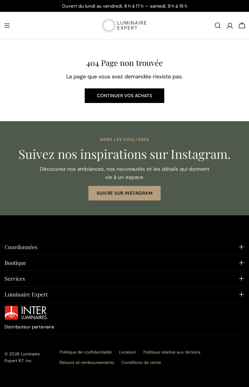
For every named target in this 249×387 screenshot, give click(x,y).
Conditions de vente (141, 362)
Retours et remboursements (87, 362)
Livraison (127, 352)
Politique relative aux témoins (171, 352)
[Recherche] (218, 25)
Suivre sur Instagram (124, 193)
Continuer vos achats (124, 96)
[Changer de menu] (7, 25)
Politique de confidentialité (86, 352)
